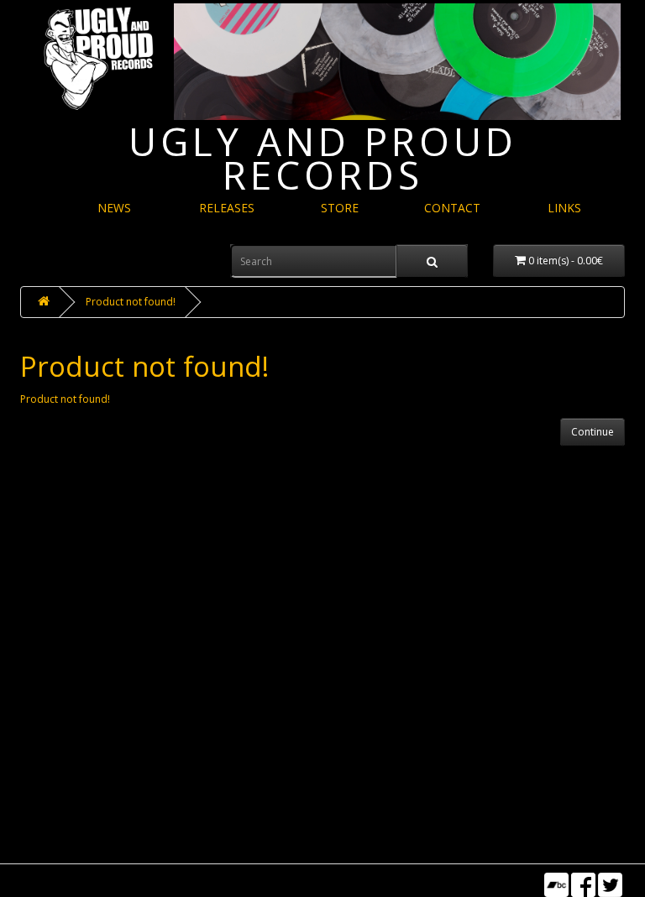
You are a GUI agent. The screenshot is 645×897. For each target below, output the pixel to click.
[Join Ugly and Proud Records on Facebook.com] (583, 885)
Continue (592, 432)
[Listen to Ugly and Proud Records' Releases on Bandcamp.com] (556, 885)
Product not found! (131, 302)
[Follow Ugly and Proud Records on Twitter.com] (610, 885)
